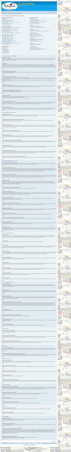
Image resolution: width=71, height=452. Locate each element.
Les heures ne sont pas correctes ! (6, 28)
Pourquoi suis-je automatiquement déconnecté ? (7, 23)
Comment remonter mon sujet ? (5, 44)
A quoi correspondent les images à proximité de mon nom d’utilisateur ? (10, 30)
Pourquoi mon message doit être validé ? (6, 43)
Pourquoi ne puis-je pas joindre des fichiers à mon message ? (9, 40)
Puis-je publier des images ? (5, 49)
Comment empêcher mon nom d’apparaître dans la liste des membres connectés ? (11, 27)
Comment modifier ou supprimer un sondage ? (7, 39)
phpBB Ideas (41, 424)
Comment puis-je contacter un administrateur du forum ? (36, 49)
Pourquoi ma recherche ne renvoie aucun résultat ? (36, 34)
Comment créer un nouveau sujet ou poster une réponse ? (9, 35)
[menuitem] (3, 12)
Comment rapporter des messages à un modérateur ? (8, 42)
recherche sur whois (51, 429)
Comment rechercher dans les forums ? (34, 33)
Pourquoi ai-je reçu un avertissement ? (6, 41)
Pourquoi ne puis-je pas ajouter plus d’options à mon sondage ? (9, 38)
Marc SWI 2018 (33, 445)
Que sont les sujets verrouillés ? (5, 52)
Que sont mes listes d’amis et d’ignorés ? (34, 30)
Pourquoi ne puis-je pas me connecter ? (6, 21)
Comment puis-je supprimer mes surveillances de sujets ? (36, 41)
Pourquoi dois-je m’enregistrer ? (5, 18)
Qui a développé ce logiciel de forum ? (34, 47)
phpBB (47, 136)
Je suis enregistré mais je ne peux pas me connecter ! (8, 20)
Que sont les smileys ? (4, 48)
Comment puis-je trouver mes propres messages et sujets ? (37, 36)
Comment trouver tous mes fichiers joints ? (35, 44)
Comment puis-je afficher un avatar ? (6, 31)
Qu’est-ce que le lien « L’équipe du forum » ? (35, 23)
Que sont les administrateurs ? (33, 18)
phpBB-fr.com (27, 445)
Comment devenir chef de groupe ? (34, 21)
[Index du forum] (10, 6)
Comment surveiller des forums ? (33, 40)
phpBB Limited (23, 419)
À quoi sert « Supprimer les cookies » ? (6, 24)
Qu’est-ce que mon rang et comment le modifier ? (7, 32)
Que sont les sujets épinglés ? (5, 51)
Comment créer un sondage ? (5, 37)
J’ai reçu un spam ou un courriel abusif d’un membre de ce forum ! (37, 27)
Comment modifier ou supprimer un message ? (7, 36)
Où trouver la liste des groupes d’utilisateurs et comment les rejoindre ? (38, 20)
